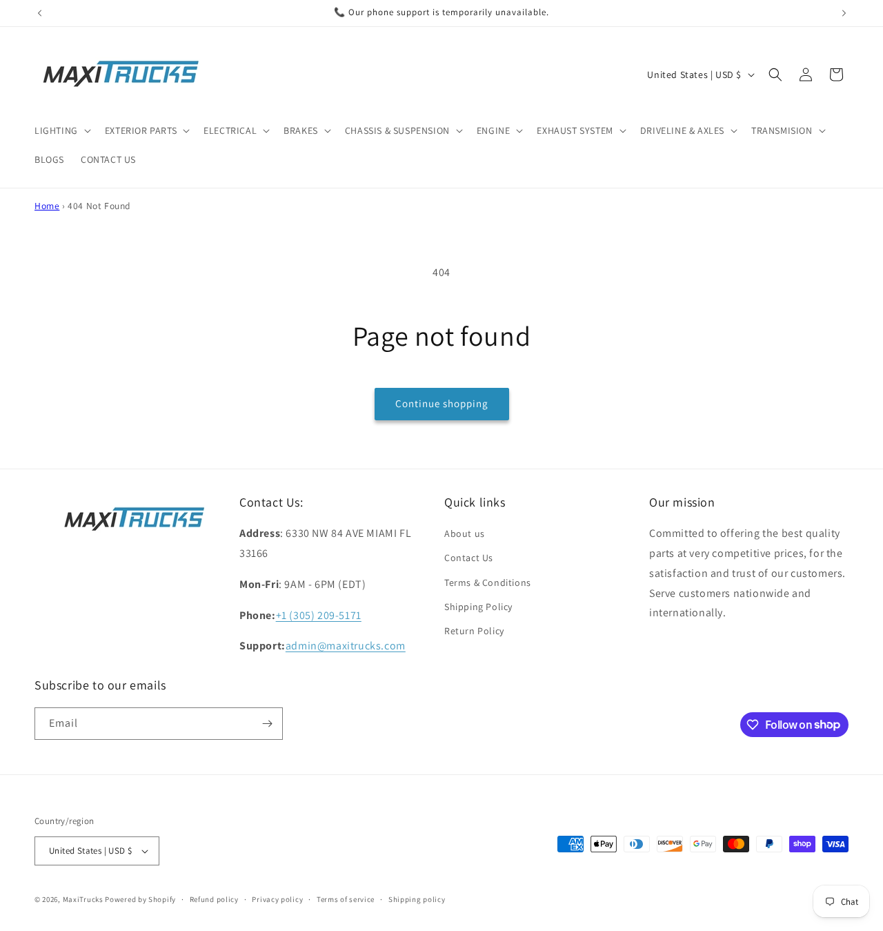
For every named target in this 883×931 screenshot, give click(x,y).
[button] (61, 130)
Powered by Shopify (140, 899)
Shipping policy (417, 899)
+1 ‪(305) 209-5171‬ (318, 615)
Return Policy (474, 631)
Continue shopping (441, 403)
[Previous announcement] (39, 13)
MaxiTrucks (83, 899)
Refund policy (214, 899)
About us (464, 533)
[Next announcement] (844, 13)
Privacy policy (277, 899)
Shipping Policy (478, 606)
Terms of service (346, 899)
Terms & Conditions (487, 582)
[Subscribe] (267, 723)
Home (46, 205)
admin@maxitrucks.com (346, 645)
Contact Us (468, 557)
